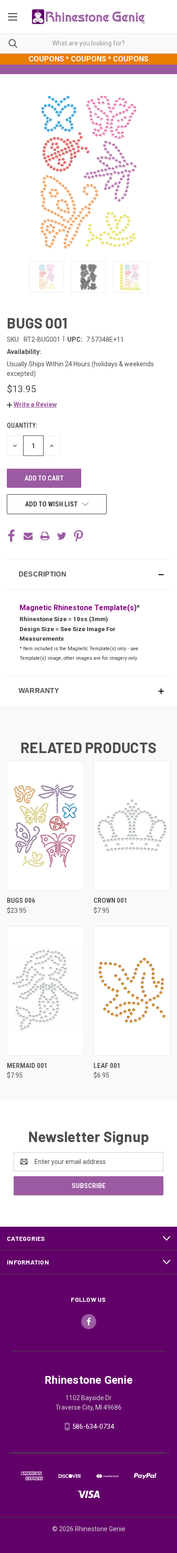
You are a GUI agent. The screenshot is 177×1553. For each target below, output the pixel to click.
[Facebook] (11, 536)
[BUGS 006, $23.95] (45, 826)
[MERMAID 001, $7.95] (45, 991)
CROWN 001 (110, 900)
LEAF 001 (107, 1066)
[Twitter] (61, 536)
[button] (32, 404)
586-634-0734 (93, 1426)
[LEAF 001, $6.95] (132, 991)
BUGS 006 (21, 900)
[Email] (28, 536)
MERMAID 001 (27, 1066)
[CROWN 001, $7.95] (132, 826)
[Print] (44, 536)
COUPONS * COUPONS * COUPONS (88, 59)
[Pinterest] (78, 536)
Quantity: (22, 425)
